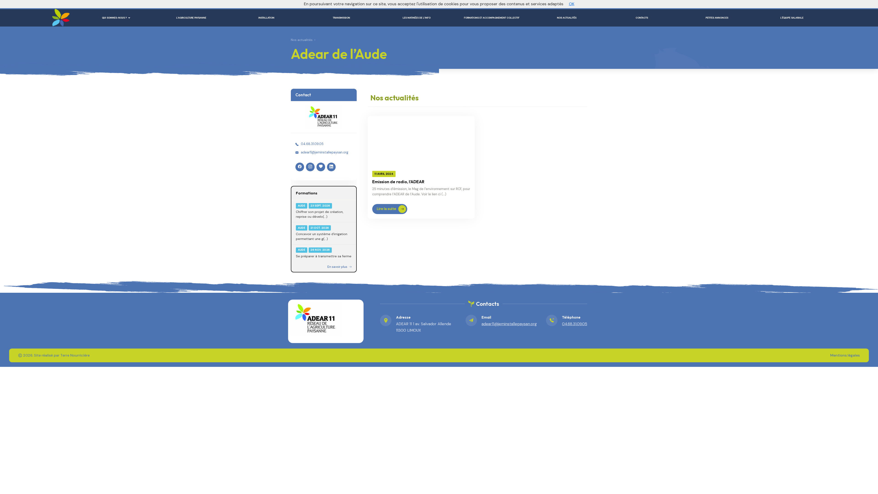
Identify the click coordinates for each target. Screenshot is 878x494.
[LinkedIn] (331, 167)
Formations (306, 193)
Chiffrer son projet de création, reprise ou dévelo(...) (319, 214)
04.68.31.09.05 (312, 144)
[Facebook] (299, 167)
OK (571, 4)
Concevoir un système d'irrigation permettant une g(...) (321, 236)
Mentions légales (845, 355)
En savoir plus (337, 267)
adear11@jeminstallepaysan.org (324, 152)
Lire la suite (386, 209)
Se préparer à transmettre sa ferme (323, 256)
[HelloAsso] (320, 167)
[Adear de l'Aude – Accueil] (59, 16)
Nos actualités (302, 40)
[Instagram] (310, 167)
